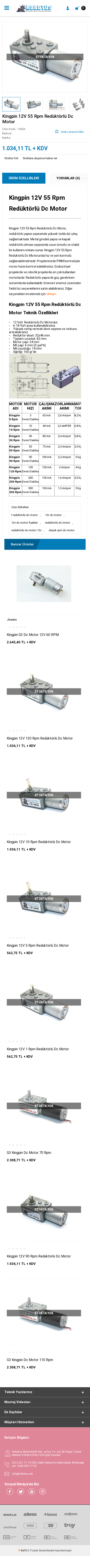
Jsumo (12, 619)
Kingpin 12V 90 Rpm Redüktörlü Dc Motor (39, 1256)
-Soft (23, 1550)
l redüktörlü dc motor (24, 515)
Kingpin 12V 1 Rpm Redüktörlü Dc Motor (38, 1049)
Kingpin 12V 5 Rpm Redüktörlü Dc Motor (38, 945)
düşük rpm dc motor (61, 530)
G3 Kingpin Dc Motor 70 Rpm (29, 1153)
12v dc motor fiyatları (24, 522)
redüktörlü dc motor (57, 522)
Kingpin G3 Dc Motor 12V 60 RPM (33, 635)
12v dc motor (53, 515)
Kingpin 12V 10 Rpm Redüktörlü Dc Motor (39, 842)
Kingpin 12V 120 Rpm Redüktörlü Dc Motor (40, 738)
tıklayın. (51, 294)
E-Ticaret (33, 1550)
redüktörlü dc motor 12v (26, 530)
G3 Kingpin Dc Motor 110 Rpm (30, 1360)
